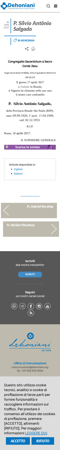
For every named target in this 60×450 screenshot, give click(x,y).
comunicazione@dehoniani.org (30, 367)
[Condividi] (26, 49)
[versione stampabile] (33, 49)
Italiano (18, 173)
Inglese (18, 169)
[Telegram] (22, 306)
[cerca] (48, 6)
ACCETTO (18, 441)
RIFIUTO (42, 441)
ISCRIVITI (30, 274)
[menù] (55, 6)
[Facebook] (31, 306)
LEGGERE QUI (36, 433)
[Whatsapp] (14, 306)
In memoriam (26, 40)
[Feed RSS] (31, 313)
